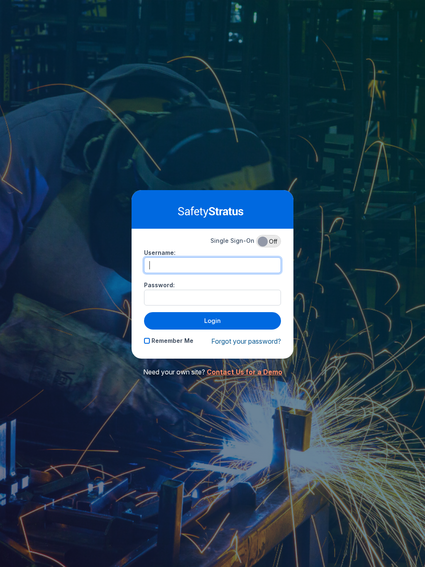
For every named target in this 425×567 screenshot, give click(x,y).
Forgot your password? (246, 341)
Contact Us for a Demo (244, 372)
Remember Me (171, 340)
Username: (160, 252)
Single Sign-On (243, 241)
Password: (159, 284)
